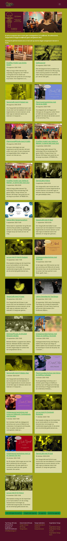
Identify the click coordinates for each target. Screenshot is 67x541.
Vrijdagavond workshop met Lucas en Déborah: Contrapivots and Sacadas (18, 414)
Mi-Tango (22, 527)
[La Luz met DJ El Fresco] (18, 482)
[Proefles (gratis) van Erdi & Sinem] (18, 53)
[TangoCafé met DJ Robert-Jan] (18, 92)
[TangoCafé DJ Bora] (48, 170)
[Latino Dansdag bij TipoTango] (48, 286)
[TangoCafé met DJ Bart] (48, 210)
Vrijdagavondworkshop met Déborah (46, 258)
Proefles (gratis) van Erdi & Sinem (16, 64)
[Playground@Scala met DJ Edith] (18, 131)
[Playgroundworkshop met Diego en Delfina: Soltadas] (48, 363)
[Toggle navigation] (59, 4)
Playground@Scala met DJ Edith (18, 141)
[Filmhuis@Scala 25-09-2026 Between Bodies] (18, 323)
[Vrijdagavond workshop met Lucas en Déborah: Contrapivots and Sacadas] (18, 402)
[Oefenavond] (48, 53)
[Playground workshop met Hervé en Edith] (48, 92)
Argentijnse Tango (54, 527)
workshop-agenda (53, 513)
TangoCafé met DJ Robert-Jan (17, 102)
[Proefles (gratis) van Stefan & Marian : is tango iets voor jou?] (48, 131)
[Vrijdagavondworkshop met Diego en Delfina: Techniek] (48, 323)
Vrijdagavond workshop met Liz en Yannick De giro (18, 454)
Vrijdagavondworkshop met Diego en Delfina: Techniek (46, 335)
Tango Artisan (24, 525)
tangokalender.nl (39, 525)
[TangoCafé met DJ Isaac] (18, 286)
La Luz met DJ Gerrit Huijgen (17, 257)
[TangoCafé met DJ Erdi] (48, 443)
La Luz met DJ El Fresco (15, 493)
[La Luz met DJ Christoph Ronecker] (48, 402)
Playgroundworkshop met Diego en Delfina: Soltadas (48, 374)
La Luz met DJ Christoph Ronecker (45, 413)
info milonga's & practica (14, 513)
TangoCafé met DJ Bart (44, 220)
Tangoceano (23, 529)
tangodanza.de (39, 529)
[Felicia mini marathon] (41, 22)
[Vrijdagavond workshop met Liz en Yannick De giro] (18, 443)
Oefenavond (40, 63)
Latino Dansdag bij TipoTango (47, 296)
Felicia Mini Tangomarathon (16, 220)
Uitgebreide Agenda (30, 513)
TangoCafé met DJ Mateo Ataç (17, 373)
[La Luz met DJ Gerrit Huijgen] (18, 247)
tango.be (37, 527)
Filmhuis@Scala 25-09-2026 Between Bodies (16, 335)
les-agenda (42, 513)
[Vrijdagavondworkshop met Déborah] (48, 247)
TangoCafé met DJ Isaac (15, 296)
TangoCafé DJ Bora (43, 180)
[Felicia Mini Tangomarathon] (18, 210)
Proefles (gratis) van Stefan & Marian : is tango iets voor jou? (47, 142)
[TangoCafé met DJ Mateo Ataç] (18, 363)
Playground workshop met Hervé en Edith (46, 103)
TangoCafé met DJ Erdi (44, 453)
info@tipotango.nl (10, 531)
